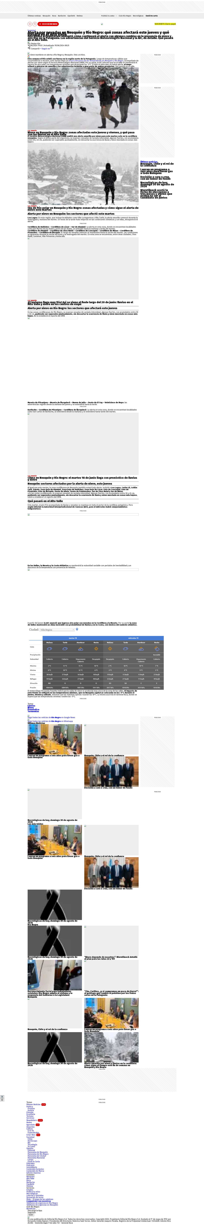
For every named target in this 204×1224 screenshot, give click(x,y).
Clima (30, 1139)
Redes (29, 1122)
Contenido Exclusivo (35, 1169)
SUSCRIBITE (165, 24)
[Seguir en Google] (29, 57)
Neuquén (46, 16)
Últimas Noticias (35, 1104)
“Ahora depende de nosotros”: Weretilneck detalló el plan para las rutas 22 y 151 (110, 958)
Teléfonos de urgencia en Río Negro (42, 1203)
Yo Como (31, 1146)
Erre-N (31, 1131)
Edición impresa (33, 1173)
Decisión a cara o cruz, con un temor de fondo (155, 177)
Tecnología (32, 1145)
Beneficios (30, 1209)
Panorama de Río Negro (38, 1154)
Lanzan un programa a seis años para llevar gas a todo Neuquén (156, 171)
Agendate (32, 1125)
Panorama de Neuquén (38, 1152)
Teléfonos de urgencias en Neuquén (42, 1205)
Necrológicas (138, 16)
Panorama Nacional (36, 1158)
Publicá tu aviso (33, 1192)
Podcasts (30, 1165)
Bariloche (62, 16)
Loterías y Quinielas (35, 1195)
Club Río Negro (125, 16)
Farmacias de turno (34, 1197)
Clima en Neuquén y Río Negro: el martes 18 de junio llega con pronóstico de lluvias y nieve (82, 478)
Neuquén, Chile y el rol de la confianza (157, 164)
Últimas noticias (34, 16)
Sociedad (32, 30)
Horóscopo (32, 1141)
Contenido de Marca (35, 1171)
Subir (31, 1215)
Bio (29, 1143)
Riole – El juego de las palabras (39, 1199)
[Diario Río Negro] (102, 24)
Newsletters (34, 1120)
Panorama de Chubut (37, 1156)
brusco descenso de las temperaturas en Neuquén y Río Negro (96, 61)
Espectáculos (33, 1133)
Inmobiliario (31, 1167)
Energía (29, 1112)
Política (29, 1107)
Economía (30, 1114)
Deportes (30, 1127)
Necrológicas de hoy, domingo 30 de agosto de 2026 (157, 184)
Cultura (29, 1129)
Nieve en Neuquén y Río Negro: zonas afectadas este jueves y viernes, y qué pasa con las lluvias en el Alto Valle (81, 133)
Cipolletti (71, 16)
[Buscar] (35, 24)
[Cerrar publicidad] (2, 1096)
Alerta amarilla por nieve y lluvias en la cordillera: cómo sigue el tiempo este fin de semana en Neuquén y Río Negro (110, 1065)
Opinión (29, 1148)
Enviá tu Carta (34, 1162)
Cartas (30, 1160)
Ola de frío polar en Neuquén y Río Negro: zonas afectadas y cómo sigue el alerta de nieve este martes (83, 208)
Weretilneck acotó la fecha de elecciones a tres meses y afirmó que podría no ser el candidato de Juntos (156, 193)
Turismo (29, 1116)
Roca (54, 16)
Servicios (30, 1118)
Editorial (31, 1150)
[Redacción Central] (29, 42)
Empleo (29, 1190)
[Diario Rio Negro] (29, 1217)
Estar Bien (33, 1135)
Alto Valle (30, 1179)
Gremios (31, 1109)
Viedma (80, 16)
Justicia (31, 1110)
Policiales (30, 1163)
